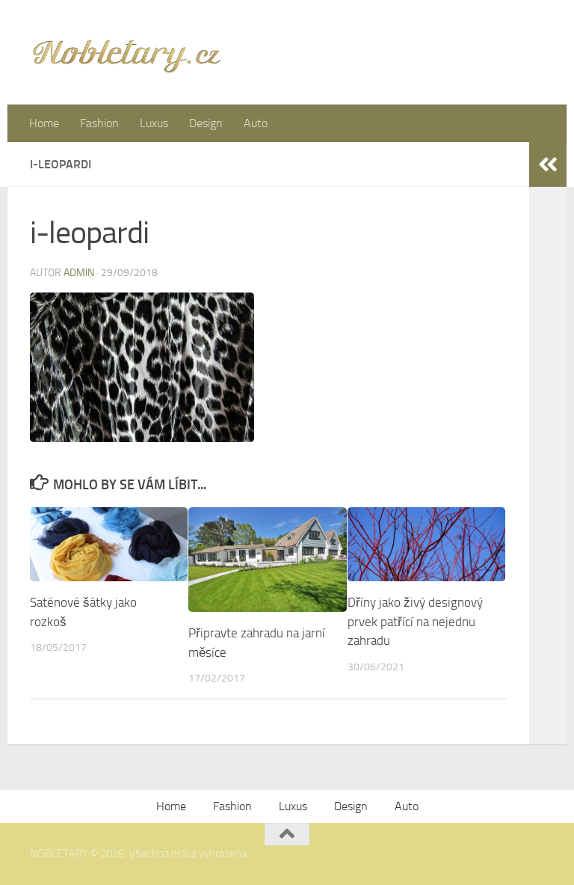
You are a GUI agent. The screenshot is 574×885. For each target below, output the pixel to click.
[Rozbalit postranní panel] (548, 164)
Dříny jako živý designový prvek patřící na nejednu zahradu (415, 621)
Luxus (154, 123)
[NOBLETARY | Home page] (126, 52)
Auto (256, 123)
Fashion (99, 123)
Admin (79, 272)
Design (206, 123)
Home (44, 123)
